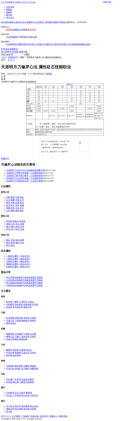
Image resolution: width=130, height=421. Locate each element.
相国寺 (31, 379)
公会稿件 (39, 22)
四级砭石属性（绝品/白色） (18, 264)
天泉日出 (10, 321)
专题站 (55, 22)
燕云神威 (19, 409)
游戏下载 (23, 52)
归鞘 (8, 197)
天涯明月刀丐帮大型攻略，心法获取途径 (24, 173)
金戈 (8, 205)
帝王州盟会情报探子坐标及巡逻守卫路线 (24, 277)
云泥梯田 (19, 334)
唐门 (17, 37)
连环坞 (26, 318)
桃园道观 (10, 334)
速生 (22, 197)
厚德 (13, 197)
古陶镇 (26, 366)
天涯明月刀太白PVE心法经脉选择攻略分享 (25, 170)
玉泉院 (18, 395)
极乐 (22, 211)
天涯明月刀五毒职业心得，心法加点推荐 (24, 181)
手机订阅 (107, 2)
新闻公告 (14, 22)
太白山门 (10, 395)
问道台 (31, 302)
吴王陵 (35, 304)
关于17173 (5, 416)
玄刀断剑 (25, 369)
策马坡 (26, 409)
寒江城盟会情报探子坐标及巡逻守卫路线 (24, 283)
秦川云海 (25, 395)
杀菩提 (22, 221)
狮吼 (13, 211)
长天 (8, 200)
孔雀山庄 (25, 353)
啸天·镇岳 (10, 227)
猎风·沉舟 (10, 224)
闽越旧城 (23, 339)
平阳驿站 (10, 366)
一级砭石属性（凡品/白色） (18, 256)
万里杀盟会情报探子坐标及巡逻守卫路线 (24, 285)
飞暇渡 (22, 382)
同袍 (13, 203)
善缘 (8, 208)
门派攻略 (48, 22)
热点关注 (22, 22)
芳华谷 (33, 353)
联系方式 (44, 416)
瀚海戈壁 (10, 409)
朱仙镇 (24, 379)
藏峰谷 (9, 350)
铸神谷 (33, 321)
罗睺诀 (16, 221)
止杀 (8, 211)
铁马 (13, 205)
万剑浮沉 (34, 395)
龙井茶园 (10, 318)
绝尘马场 (34, 406)
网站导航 (63, 416)
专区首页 (10, 7)
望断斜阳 (34, 369)
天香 (30, 37)
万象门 (18, 337)
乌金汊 (9, 339)
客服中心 (54, 416)
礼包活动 (5, 49)
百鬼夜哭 (30, 382)
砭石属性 (19, 44)
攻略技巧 (31, 22)
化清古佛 (10, 353)
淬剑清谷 (19, 304)
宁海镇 (26, 334)
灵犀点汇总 (66, 44)
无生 (17, 208)
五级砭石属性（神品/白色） (18, 267)
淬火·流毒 (19, 224)
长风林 (33, 318)
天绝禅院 (10, 304)
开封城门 (10, 379)
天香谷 (33, 337)
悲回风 (9, 221)
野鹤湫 (16, 339)
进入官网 (5, 52)
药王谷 (16, 393)
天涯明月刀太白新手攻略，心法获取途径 (24, 178)
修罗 (8, 203)
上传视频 (23, 30)
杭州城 (9, 302)
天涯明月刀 (13, 57)
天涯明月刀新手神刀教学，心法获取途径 (24, 176)
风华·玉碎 (19, 227)
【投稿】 (49, 74)
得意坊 (29, 350)
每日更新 (5, 22)
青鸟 (22, 203)
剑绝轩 (18, 369)
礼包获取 (10, 44)
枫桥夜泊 (25, 321)
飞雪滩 (18, 321)
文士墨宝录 (56, 44)
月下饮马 (10, 406)
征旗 (17, 203)
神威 (13, 37)
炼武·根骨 (10, 243)
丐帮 (21, 37)
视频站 (9, 9)
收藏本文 (5, 158)
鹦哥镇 (29, 393)
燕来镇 (16, 350)
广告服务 (25, 416)
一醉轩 (16, 302)
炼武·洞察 (19, 240)
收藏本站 (14, 49)
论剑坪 (22, 393)
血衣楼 (9, 355)
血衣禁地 (17, 355)
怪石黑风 (25, 406)
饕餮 (13, 200)
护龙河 (18, 379)
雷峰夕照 (27, 307)
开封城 (9, 382)
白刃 (22, 200)
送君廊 (22, 350)
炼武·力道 (10, 240)
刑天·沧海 (19, 229)
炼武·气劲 (19, 243)
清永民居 (25, 337)
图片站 (9, 15)
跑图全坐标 (85, 44)
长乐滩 (33, 334)
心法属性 (46, 44)
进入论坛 (10, 17)
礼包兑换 (14, 52)
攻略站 (9, 12)
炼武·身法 (10, 245)
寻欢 (17, 205)
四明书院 (19, 318)
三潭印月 (23, 302)
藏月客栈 (19, 366)
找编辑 (16, 30)
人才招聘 (16, 416)
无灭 (22, 208)
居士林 (16, 382)
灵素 (17, 200)
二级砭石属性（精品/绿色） (18, 259)
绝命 (13, 208)
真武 (26, 37)
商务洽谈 (35, 416)
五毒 (35, 37)
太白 (8, 37)
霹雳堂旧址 (11, 323)
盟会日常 (27, 44)
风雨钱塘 (27, 304)
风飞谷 (9, 411)
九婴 (17, 197)
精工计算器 (37, 44)
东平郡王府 (18, 307)
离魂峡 (18, 353)
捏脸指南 (76, 44)
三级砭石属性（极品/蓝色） (18, 261)
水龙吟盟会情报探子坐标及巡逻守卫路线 (24, 280)
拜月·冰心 (10, 229)
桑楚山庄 (10, 337)
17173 (3, 57)
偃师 (17, 211)
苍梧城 (33, 409)
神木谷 (18, 406)
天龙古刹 (10, 369)
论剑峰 (9, 393)
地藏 (22, 205)
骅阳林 (33, 366)
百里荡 (9, 307)
